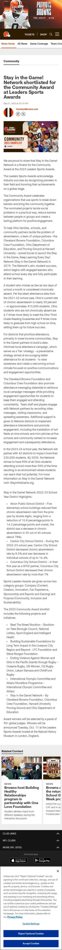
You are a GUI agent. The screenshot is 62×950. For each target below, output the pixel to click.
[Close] (58, 871)
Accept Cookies (31, 943)
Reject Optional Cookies (31, 933)
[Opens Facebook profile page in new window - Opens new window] (18, 114)
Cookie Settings (31, 923)
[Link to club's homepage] (7, 33)
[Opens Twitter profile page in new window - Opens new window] (23, 114)
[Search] (51, 34)
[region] (31, 908)
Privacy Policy (15, 917)
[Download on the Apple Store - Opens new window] (18, 861)
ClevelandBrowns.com (27, 109)
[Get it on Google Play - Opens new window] (42, 862)
